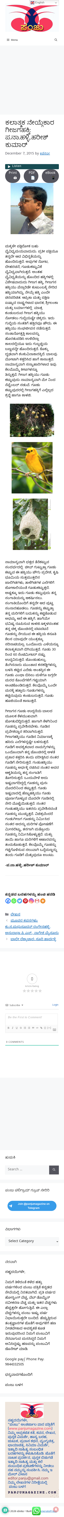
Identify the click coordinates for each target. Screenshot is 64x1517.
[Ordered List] (25, 1028)
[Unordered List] (29, 1028)
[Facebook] (8, 900)
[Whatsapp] (13, 900)
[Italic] (12, 1028)
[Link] (41, 1028)
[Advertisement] (32, 81)
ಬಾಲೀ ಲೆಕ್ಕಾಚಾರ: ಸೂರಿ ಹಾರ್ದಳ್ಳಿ (33, 939)
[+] (49, 1027)
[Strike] (21, 1028)
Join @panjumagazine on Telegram (33, 1205)
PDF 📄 (32, 176)
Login (55, 1005)
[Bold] (8, 1028)
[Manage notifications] (56, 1509)
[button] (56, 40)
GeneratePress (47, 1511)
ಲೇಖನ (15, 915)
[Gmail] (37, 900)
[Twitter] (19, 900)
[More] (42, 900)
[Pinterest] (25, 900)
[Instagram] (31, 900)
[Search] (54, 1170)
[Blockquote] (33, 1028)
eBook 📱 (50, 176)
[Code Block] (37, 1028)
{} (45, 1027)
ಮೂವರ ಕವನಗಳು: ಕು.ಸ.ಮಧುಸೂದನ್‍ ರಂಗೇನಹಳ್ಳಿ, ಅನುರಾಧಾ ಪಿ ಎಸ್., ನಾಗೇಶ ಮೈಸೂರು (32, 927)
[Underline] (17, 1028)
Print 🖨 (13, 176)
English (39, 2)
